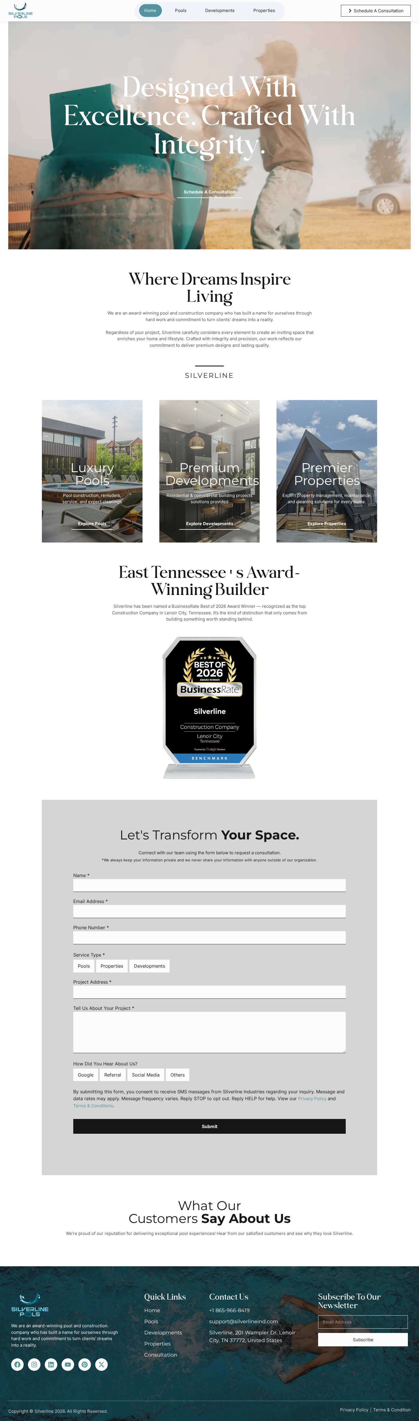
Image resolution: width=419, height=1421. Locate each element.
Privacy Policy (312, 1098)
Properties (264, 10)
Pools (180, 10)
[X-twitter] (101, 1364)
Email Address (90, 901)
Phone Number (91, 927)
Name (81, 875)
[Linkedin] (51, 1364)
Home (150, 10)
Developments (220, 10)
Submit (209, 1126)
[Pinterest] (84, 1364)
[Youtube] (68, 1364)
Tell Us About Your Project (103, 1008)
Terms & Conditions (93, 1105)
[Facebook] (17, 1364)
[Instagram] (34, 1364)
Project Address (92, 982)
